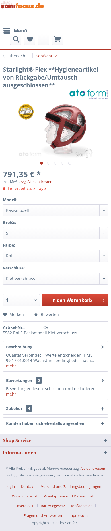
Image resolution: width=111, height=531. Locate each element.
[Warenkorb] (57, 39)
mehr (11, 366)
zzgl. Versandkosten (36, 181)
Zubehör (18, 408)
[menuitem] (15, 30)
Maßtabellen (81, 505)
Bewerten (49, 314)
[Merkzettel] (29, 39)
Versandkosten (93, 468)
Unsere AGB (24, 505)
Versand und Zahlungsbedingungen (71, 486)
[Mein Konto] (43, 39)
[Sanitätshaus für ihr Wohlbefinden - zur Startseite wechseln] (22, 12)
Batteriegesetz (53, 505)
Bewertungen (19, 380)
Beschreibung (19, 347)
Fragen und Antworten (43, 515)
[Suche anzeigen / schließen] (15, 39)
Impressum (78, 515)
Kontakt (28, 486)
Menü (20, 30)
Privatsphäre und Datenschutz (69, 496)
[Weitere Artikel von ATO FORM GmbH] (88, 94)
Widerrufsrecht (24, 496)
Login (10, 486)
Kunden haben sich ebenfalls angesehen (45, 423)
